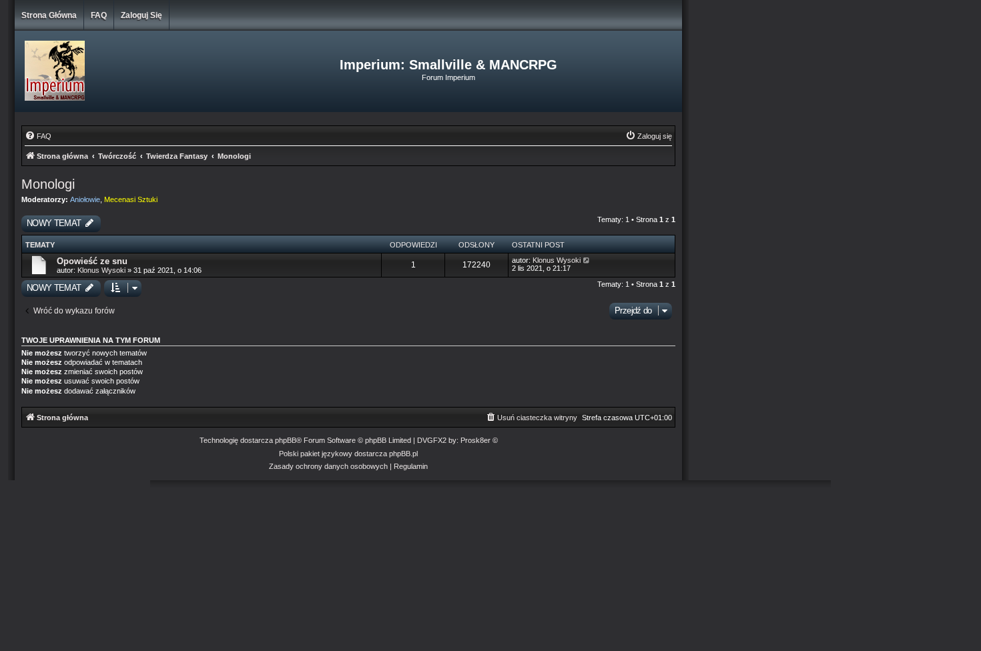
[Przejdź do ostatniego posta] (587, 260)
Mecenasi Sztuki (130, 199)
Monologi (48, 184)
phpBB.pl (403, 454)
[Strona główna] (126, 71)
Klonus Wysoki (101, 270)
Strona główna (49, 15)
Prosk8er (475, 440)
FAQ (99, 15)
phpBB (285, 440)
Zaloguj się (141, 15)
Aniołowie (85, 199)
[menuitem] (38, 136)
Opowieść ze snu (92, 261)
